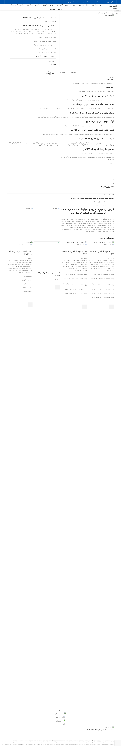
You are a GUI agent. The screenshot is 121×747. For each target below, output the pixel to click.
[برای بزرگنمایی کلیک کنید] (110, 12)
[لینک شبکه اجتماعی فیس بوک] (11, 2)
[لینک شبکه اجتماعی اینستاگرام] (6, 2)
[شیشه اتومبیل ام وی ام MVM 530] (104, 242)
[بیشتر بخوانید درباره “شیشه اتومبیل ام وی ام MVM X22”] (84, 307)
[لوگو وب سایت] (112, 7)
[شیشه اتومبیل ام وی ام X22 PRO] (47, 254)
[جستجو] (5, 7)
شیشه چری (111, 258)
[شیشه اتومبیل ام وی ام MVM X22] (77, 242)
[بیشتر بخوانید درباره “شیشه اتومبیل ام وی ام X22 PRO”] (57, 287)
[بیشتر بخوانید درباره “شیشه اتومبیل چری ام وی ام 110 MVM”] (30, 304)
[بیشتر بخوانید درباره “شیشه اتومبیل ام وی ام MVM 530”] (111, 307)
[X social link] (9, 2)
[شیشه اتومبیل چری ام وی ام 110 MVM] (29, 242)
